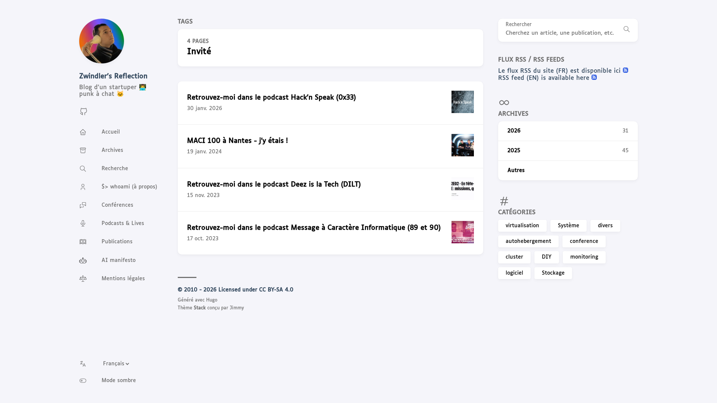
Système (568, 225)
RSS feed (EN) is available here (545, 78)
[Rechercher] (626, 30)
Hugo (211, 300)
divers (605, 225)
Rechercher (519, 24)
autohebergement (528, 241)
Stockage (553, 273)
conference (584, 241)
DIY (547, 257)
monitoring (584, 257)
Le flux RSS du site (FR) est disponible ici (560, 71)
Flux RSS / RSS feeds (531, 60)
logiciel (514, 273)
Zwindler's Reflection (113, 76)
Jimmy (237, 308)
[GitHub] (83, 114)
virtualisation (522, 225)
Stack (200, 308)
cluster (514, 257)
